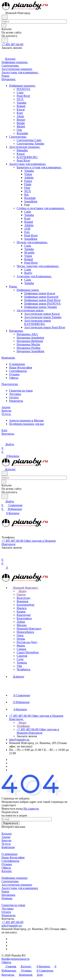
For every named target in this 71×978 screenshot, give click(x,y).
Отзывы (14, 374)
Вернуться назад (12, 808)
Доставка (15, 394)
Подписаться (10, 823)
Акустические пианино (17, 884)
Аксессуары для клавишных (20, 888)
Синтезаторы (10, 881)
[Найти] (5, 40)
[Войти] (3, 555)
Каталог (7, 833)
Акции (6, 837)
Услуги (6, 843)
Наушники (8, 894)
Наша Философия (20, 367)
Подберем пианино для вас (26, 423)
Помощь (7, 898)
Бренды (6, 840)
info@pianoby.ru (19, 739)
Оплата (14, 397)
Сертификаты (18, 370)
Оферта (6, 962)
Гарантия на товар (21, 390)
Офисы (13, 377)
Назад (22, 591)
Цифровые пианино (14, 877)
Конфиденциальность (16, 958)
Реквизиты (16, 400)
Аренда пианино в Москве (26, 420)
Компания (8, 847)
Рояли (5, 891)
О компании (17, 364)
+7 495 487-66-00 (12, 44)
